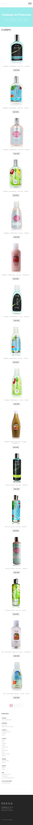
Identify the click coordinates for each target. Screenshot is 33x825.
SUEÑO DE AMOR (6, 754)
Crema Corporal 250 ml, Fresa (16, 149)
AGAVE (3, 740)
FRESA (3, 745)
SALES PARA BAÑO (6, 783)
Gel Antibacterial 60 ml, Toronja (16, 652)
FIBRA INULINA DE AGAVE (7, 726)
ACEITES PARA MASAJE (7, 719)
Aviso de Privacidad (7, 819)
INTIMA (3, 762)
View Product (16, 52)
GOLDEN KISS (5, 747)
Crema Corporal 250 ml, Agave (16, 66)
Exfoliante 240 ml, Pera (15, 610)
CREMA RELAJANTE (6, 774)
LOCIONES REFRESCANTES (8, 777)
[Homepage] (3, 3)
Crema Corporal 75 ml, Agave (16, 316)
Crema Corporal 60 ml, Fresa (16, 233)
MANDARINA (4, 750)
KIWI (3, 748)
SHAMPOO (4, 733)
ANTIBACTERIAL (5, 760)
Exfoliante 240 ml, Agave (16, 485)
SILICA (3, 735)
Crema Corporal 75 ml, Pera (16, 400)
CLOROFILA (4, 725)
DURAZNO (4, 743)
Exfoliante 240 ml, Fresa (16, 568)
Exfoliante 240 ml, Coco (16, 526)
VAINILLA (4, 755)
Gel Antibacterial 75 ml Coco (16, 693)
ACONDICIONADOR (6, 731)
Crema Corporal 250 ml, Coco (16, 108)
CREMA (3, 767)
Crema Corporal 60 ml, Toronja (16, 275)
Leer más (16, 48)
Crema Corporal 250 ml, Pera (16, 191)
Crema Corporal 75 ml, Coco (15, 358)
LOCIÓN (3, 769)
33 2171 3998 (10, 810)
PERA (3, 752)
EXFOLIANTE (4, 776)
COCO (3, 742)
